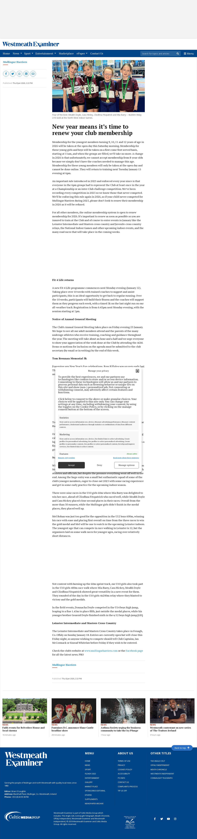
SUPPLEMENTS (91, 799)
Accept (71, 465)
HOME (87, 761)
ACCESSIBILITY (124, 773)
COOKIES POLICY (125, 769)
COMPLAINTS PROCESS (128, 786)
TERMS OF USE (124, 761)
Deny (99, 465)
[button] (137, 370)
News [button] (16, 53)
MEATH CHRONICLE (159, 769)
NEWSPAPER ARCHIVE (94, 803)
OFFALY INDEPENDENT (160, 765)
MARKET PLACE (91, 786)
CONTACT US (123, 782)
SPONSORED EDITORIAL (95, 790)
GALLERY (88, 782)
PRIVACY (121, 765)
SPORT (88, 769)
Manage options (127, 465)
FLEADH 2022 (90, 773)
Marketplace (67, 53)
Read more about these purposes (126, 458)
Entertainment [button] (44, 53)
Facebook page (134, 650)
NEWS (87, 765)
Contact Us (97, 53)
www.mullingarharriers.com (101, 650)
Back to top (180, 747)
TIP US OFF (122, 790)
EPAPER (88, 795)
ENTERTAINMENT (92, 778)
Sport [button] (27, 53)
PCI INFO (121, 778)
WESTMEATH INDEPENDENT (162, 773)
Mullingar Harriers (15, 62)
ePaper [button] (81, 53)
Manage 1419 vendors (66, 458)
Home (7, 53)
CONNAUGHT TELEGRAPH (161, 778)
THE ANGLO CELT (158, 761)
